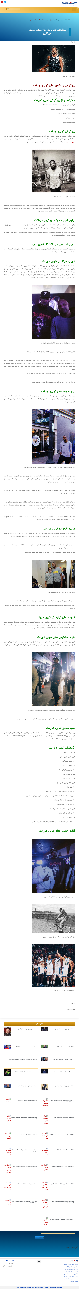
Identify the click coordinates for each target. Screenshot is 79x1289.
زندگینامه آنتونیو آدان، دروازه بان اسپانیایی (65, 1047)
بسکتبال (68, 142)
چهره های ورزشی (58, 20)
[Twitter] (5, 2)
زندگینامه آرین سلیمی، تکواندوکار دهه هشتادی (64, 1071)
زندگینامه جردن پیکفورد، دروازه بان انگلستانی (27, 1086)
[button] (74, 9)
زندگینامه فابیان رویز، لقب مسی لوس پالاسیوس (64, 1086)
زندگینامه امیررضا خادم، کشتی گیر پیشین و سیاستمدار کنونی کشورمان (24, 1150)
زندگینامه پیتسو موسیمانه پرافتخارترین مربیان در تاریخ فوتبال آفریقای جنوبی (62, 1101)
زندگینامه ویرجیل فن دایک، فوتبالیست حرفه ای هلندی (25, 1184)
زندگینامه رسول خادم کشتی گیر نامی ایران (65, 1150)
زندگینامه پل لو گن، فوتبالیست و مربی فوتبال (27, 1100)
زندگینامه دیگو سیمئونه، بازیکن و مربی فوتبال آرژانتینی (25, 1047)
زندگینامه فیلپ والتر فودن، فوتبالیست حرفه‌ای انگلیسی (62, 1184)
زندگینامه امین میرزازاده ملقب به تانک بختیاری (64, 1029)
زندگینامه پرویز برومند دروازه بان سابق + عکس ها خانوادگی (61, 1219)
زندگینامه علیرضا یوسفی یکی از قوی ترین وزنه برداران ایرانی (25, 1166)
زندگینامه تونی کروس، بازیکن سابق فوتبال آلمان (64, 1117)
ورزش (66, 20)
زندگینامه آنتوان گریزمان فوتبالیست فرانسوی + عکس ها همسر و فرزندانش (62, 1201)
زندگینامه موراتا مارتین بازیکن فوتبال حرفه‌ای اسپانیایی (62, 1166)
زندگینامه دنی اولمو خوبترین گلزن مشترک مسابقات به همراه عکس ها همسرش (24, 1201)
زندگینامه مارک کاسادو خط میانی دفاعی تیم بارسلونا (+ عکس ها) (24, 1118)
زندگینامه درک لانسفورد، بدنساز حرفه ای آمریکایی (63, 1059)
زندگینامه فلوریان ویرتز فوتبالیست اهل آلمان (27, 1029)
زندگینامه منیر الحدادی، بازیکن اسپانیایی (28, 1135)
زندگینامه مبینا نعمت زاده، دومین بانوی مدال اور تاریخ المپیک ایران (23, 1059)
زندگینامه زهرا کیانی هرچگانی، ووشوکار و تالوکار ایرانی (26, 1071)
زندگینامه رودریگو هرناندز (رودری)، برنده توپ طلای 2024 (62, 1135)
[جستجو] (8, 8)
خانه (70, 20)
